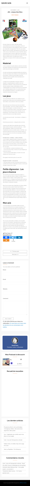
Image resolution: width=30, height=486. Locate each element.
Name (4, 269)
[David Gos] (15, 39)
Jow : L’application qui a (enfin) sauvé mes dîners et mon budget (14, 435)
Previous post (15, 251)
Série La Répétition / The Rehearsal (12, 449)
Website (5, 289)
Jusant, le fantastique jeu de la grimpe (17, 465)
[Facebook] (6, 237)
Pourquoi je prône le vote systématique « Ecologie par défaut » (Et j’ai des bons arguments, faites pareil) (13, 428)
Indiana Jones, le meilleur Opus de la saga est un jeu (14, 444)
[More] (6, 240)
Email (4, 279)
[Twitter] (13, 237)
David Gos (6, 3)
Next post (14, 254)
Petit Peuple (15, 15)
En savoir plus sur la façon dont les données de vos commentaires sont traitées (14, 325)
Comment (5, 298)
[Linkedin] (19, 237)
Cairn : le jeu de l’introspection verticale (13, 440)
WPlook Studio (23, 482)
